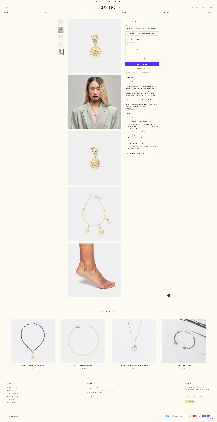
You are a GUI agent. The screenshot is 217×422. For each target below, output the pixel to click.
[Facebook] (87, 396)
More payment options (142, 68)
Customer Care (12, 387)
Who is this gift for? (131, 50)
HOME (6, 12)
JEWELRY (46, 12)
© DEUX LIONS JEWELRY (12, 416)
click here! (98, 392)
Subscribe (190, 401)
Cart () (211, 7)
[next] (212, 342)
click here (143, 138)
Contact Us (10, 399)
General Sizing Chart (13, 393)
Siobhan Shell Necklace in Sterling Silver (134, 365)
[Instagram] (91, 396)
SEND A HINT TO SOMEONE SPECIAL (138, 72)
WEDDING (125, 12)
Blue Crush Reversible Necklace (33, 365)
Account (197, 7)
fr (192, 7)
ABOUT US (166, 12)
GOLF (85, 12)
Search (204, 7)
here (151, 121)
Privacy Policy (11, 402)
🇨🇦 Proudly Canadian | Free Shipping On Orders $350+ (108, 2)
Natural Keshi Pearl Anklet (83, 365)
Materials (10, 390)
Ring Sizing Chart (12, 396)
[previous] (5, 342)
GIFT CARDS (209, 12)
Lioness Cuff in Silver (184, 365)
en (190, 7)
